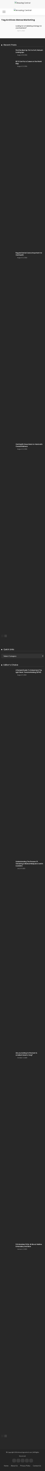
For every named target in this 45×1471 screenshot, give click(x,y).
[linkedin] (31, 1460)
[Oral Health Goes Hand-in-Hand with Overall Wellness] (7, 537)
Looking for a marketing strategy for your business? (29, 27)
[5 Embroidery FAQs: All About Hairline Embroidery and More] (7, 1337)
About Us (14, 1466)
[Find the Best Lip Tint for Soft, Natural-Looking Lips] (7, 53)
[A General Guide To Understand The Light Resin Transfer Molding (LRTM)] (7, 763)
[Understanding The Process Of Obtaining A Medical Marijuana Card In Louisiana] (7, 955)
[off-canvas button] (4, 11)
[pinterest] (22, 1460)
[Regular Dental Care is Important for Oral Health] (7, 346)
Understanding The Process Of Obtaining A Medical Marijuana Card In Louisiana (29, 863)
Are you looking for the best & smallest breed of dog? (26, 1054)
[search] (40, 12)
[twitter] (18, 1460)
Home (6, 1466)
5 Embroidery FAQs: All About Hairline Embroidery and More (29, 1245)
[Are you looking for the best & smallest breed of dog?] (7, 1146)
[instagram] (27, 1460)
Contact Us (37, 1466)
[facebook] (14, 1460)
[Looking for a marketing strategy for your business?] (7, 29)
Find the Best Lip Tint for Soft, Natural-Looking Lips (29, 51)
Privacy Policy (25, 1466)
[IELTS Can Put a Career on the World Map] (7, 154)
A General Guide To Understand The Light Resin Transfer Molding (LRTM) (29, 671)
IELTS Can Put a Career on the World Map (29, 62)
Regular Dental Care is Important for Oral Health (29, 254)
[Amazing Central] (22, 10)
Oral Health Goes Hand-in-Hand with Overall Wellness (29, 445)
